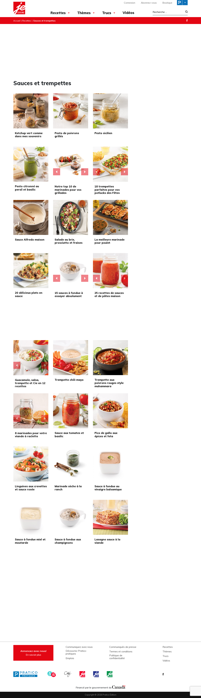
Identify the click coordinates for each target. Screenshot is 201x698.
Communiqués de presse (122, 647)
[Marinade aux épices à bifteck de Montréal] (70, 164)
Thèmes (84, 13)
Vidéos (128, 13)
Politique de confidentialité (117, 657)
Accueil (16, 20)
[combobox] (168, 12)
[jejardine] (110, 674)
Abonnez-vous (149, 2)
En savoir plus (33, 652)
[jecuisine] (82, 674)
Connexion (129, 2)
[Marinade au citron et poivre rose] (31, 410)
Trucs (106, 13)
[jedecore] (96, 674)
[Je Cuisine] (27, 8)
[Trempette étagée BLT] (110, 164)
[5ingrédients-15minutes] (52, 674)
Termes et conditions (120, 651)
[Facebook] (187, 20)
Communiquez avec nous (79, 647)
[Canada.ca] (118, 687)
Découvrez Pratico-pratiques (76, 652)
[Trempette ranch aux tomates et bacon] (31, 357)
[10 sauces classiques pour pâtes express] (110, 270)
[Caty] (68, 674)
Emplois (70, 658)
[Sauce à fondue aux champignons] (70, 270)
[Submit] (185, 12)
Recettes (58, 13)
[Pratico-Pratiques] (26, 674)
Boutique (167, 2)
